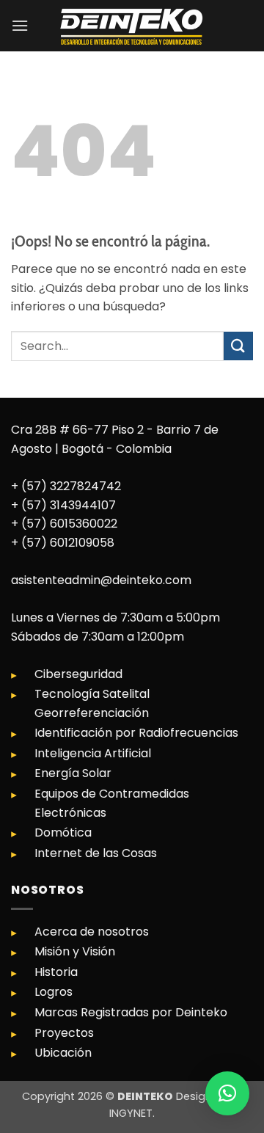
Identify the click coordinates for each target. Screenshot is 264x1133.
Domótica (63, 832)
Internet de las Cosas (95, 853)
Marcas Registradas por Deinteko (130, 1012)
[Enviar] (238, 346)
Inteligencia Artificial (92, 753)
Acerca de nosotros (91, 931)
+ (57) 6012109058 (62, 542)
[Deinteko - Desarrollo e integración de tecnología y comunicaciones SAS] (132, 25)
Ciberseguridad (78, 674)
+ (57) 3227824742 (66, 486)
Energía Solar (72, 773)
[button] (20, 25)
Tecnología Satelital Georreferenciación (92, 703)
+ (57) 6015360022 (64, 523)
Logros (53, 991)
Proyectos (64, 1032)
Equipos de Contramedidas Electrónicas (111, 803)
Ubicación (63, 1052)
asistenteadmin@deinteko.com (101, 580)
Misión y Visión (74, 951)
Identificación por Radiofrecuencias (136, 732)
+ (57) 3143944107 (63, 505)
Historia (56, 971)
